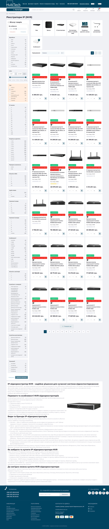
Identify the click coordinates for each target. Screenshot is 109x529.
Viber (91, 508)
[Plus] (40, 98)
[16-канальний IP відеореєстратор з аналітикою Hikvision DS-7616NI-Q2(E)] (57, 65)
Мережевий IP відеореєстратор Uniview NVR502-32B (57, 306)
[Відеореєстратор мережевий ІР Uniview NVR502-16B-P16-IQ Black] (57, 245)
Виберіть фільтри (21, 377)
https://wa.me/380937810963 (107, 492)
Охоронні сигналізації (36, 511)
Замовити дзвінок (84, 3)
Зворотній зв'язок (10, 513)
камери (64, 436)
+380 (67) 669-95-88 (12, 492)
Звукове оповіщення (35, 519)
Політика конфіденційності (12, 509)
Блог (57, 3)
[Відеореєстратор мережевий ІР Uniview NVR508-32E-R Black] (57, 202)
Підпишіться (65, 494)
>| (87, 331)
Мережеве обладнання (36, 508)
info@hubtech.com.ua (61, 509)
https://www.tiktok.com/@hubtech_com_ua (100, 492)
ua (93, 3)
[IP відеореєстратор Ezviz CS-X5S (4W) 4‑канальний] (93, 155)
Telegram (92, 506)
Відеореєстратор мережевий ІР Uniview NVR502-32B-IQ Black (38, 263)
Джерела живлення (35, 509)
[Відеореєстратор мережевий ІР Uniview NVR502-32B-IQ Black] (39, 245)
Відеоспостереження (36, 506)
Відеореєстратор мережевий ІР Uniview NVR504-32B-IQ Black (74, 220)
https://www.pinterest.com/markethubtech (103, 492)
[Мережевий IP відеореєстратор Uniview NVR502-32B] (57, 288)
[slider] (10, 77)
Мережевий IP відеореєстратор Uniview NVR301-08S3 (93, 306)
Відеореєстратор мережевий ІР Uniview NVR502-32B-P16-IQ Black (93, 220)
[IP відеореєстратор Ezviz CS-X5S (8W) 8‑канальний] (39, 202)
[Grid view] (92, 53)
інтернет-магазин (16, 469)
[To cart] (45, 98)
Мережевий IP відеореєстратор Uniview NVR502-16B (75, 306)
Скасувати (12, 31)
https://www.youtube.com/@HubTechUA (93, 492)
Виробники (9, 518)
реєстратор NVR (19, 398)
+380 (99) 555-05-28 (12, 494)
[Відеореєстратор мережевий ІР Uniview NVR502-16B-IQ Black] (75, 245)
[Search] (73, 9)
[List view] (96, 53)
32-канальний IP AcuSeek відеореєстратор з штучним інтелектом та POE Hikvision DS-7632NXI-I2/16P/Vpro (57, 176)
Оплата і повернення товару (47, 3)
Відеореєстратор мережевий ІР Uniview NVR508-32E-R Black (56, 220)
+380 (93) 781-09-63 (12, 496)
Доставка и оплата (10, 508)
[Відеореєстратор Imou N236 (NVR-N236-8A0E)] (39, 65)
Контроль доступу (35, 514)
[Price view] (99, 53)
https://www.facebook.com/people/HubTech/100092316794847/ (89, 492)
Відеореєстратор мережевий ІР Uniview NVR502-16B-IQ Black (74, 263)
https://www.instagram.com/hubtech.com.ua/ (96, 492)
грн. (100, 3)
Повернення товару (11, 514)
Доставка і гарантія (33, 3)
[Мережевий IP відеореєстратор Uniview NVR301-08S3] (93, 288)
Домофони (33, 513)
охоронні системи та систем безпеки (58, 525)
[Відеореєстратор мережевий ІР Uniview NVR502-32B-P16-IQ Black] (93, 202)
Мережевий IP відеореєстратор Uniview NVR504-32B (39, 306)
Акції (7, 519)
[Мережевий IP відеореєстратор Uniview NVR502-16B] (75, 288)
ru (95, 3)
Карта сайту (9, 516)
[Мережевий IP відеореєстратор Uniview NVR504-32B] (39, 288)
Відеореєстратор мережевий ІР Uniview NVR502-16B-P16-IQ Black (57, 263)
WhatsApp (92, 511)
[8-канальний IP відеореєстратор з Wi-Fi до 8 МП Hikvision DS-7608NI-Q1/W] (75, 155)
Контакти (62, 3)
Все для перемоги (35, 516)
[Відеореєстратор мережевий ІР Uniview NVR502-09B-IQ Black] (93, 245)
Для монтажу (34, 518)
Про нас (25, 3)
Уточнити (23, 31)
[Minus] (33, 98)
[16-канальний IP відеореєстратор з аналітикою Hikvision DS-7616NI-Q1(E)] (75, 65)
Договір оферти (10, 511)
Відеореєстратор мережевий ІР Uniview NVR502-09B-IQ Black (92, 263)
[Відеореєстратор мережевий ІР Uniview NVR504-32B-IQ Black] (75, 202)
